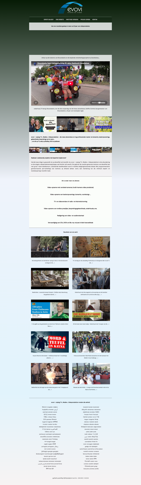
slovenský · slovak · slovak (91, 429)
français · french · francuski (91, 415)
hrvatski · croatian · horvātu (50, 424)
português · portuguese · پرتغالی (50, 447)
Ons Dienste (60, 20)
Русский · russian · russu (91, 461)
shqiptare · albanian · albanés (91, 424)
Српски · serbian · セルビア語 (91, 417)
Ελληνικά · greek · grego (91, 466)
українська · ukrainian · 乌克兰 (91, 412)
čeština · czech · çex (50, 432)
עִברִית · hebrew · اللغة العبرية (49, 429)
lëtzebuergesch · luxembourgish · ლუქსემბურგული (50, 454)
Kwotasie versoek (72, 20)
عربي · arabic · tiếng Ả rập (91, 437)
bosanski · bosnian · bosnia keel (91, 407)
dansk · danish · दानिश (91, 459)
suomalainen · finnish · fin (91, 442)
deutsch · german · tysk (50, 456)
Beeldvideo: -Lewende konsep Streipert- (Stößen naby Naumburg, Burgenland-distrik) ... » (49, 293)
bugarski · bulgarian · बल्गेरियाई (49, 422)
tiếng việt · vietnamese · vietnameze (91, 410)
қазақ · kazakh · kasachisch (50, 459)
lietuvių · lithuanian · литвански (91, 454)
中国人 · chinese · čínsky (50, 417)
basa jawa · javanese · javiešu (91, 469)
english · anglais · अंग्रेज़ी (50, 444)
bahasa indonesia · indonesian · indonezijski (50, 461)
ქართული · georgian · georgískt (49, 452)
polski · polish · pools (91, 432)
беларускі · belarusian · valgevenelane (91, 427)
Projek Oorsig (85, 20)
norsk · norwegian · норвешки (91, 444)
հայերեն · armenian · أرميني (50, 410)
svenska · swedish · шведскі (91, 464)
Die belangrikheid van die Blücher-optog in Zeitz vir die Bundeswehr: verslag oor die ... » (50, 262)
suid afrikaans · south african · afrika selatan (91, 449)
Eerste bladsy (49, 20)
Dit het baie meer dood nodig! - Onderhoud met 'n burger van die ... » (91, 324)
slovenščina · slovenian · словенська (49, 437)
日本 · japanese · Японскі (49, 420)
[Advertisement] (70, 42)
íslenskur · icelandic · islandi (91, 422)
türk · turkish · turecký (49, 449)
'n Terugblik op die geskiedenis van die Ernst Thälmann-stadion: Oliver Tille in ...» (49, 325)
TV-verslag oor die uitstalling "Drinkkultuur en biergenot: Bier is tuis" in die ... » (91, 262)
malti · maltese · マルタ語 (91, 434)
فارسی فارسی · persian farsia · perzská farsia (50, 464)
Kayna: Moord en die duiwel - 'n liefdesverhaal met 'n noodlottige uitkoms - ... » (50, 357)
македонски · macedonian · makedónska (50, 427)
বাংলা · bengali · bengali (50, 442)
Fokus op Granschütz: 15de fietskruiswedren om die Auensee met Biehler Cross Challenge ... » (91, 357)
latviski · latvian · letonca (50, 466)
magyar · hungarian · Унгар (91, 420)
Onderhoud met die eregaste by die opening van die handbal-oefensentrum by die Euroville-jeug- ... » (91, 293)
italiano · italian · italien (91, 456)
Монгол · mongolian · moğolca (50, 407)
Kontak (94, 20)
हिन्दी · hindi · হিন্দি (50, 469)
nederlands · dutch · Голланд (49, 439)
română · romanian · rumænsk (91, 452)
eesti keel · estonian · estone (50, 412)
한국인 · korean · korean (50, 415)
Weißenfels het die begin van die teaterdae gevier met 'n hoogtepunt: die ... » (49, 388)
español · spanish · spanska (91, 439)
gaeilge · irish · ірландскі (91, 447)
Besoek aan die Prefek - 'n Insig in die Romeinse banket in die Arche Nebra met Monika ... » (91, 388)
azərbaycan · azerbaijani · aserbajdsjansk (50, 434)
